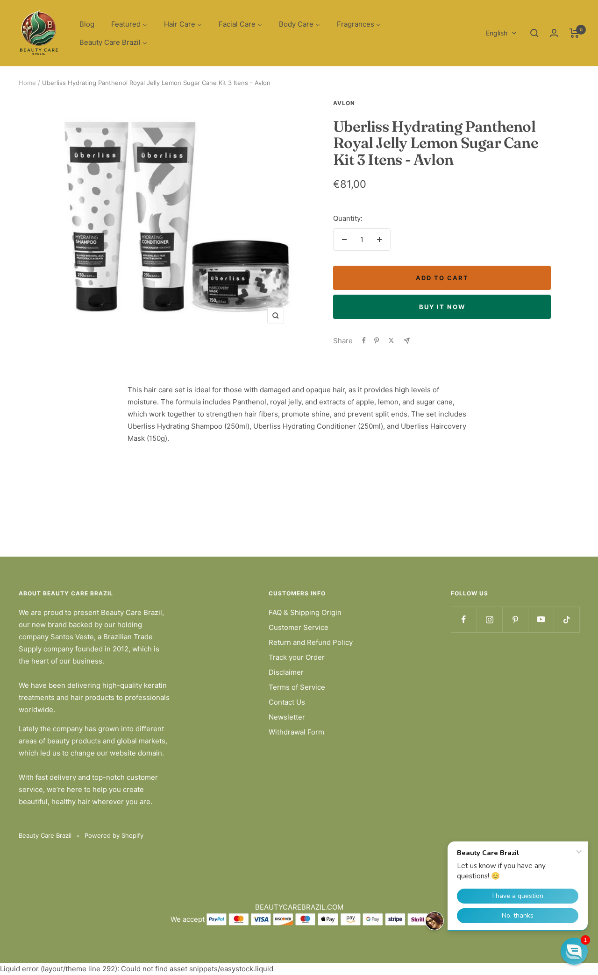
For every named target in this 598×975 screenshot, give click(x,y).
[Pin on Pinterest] (376, 340)
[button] (574, 951)
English (496, 33)
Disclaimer (286, 672)
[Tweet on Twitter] (391, 340)
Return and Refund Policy (311, 642)
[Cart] (574, 33)
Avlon (344, 102)
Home (27, 82)
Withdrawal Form (296, 732)
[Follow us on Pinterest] (515, 619)
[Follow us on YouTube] (541, 619)
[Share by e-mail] (407, 341)
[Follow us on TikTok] (566, 619)
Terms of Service (297, 687)
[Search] (534, 33)
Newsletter (287, 717)
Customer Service (298, 627)
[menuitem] (86, 24)
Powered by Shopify (114, 835)
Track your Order (297, 657)
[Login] (554, 33)
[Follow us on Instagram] (489, 619)
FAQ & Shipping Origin (305, 612)
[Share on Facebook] (364, 340)
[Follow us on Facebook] (464, 619)
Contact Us (287, 702)
